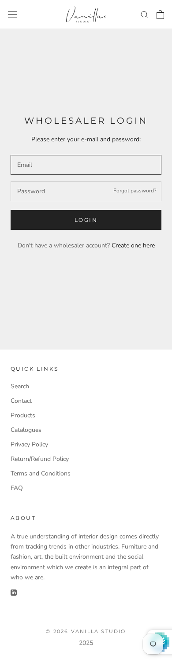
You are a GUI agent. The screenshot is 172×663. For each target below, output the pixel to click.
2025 (86, 643)
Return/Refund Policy (40, 459)
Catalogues (26, 430)
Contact (21, 401)
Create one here (133, 245)
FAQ (17, 488)
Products (23, 415)
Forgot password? (134, 190)
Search (20, 386)
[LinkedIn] (14, 592)
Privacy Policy (29, 444)
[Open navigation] (12, 14)
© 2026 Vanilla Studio (86, 631)
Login (86, 220)
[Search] (145, 14)
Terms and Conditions (41, 473)
